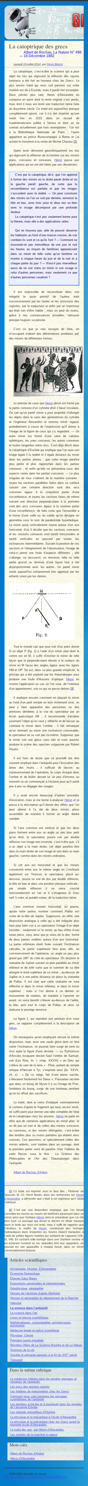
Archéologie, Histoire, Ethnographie (33, 1269)
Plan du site (12, 1477)
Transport (16, 1360)
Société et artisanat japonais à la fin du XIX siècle (43, 1355)
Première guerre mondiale (27, 1340)
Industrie (15, 1303)
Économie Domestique (25, 1273)
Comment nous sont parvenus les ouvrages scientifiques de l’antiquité (38, 1398)
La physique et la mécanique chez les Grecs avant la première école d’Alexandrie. (45, 1423)
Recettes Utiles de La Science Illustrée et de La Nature (46, 1345)
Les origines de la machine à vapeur (33, 1434)
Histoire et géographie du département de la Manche (44, 1298)
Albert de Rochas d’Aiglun (30, 1172)
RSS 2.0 (60, 1477)
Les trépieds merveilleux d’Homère (32, 1412)
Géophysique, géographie (26, 1288)
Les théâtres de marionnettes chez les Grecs (39, 1391)
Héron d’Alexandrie (22, 1458)
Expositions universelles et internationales (37, 1283)
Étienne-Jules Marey (23, 1278)
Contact (47, 1477)
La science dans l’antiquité (29, 1308)
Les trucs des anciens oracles (29, 1386)
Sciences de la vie (22, 1350)
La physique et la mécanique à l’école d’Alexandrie (43, 1417)
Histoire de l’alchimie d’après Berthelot (35, 1293)
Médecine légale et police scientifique (34, 1330)
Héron (58, 160)
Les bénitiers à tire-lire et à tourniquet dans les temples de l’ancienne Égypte (46, 1406)
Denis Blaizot (55, 64)
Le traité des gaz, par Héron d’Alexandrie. (37, 1429)
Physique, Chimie (21, 1335)
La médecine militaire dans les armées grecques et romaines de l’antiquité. (43, 1380)
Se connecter (31, 1477)
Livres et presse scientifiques (29, 1317)
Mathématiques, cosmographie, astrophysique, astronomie (40, 1324)
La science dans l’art (23, 1313)
